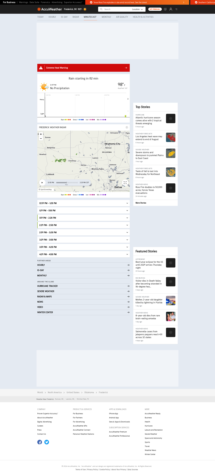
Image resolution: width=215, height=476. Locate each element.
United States (73, 392)
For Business (9, 2)
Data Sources (133, 469)
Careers (40, 426)
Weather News (150, 450)
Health (147, 422)
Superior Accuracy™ (73, 2)
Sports (147, 442)
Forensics (45, 2)
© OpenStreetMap (45, 189)
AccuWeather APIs (80, 426)
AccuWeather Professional (119, 436)
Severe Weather (151, 434)
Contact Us (41, 434)
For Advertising (79, 422)
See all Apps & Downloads (119, 422)
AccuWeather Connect (81, 430)
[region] (83, 161)
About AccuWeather (45, 418)
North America (55, 392)
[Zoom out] (41, 138)
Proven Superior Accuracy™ (47, 413)
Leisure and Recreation (154, 430)
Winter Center (150, 454)
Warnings (23, 2)
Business (148, 418)
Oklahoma (89, 392)
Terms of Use (80, 469)
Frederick (103, 392)
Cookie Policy (104, 469)
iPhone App (113, 413)
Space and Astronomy (153, 438)
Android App (114, 418)
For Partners (77, 418)
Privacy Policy (92, 469)
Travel (147, 446)
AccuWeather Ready (152, 413)
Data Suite (34, 2)
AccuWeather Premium (118, 432)
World (40, 392)
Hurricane (148, 426)
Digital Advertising (44, 422)
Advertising (57, 2)
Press (39, 430)
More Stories (141, 203)
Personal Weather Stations (83, 434)
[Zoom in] (41, 134)
